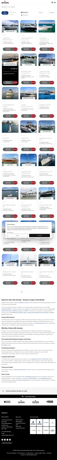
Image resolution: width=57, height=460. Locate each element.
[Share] (17, 25)
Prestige (20, 312)
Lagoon (25, 312)
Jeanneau (29, 312)
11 (32, 291)
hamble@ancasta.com (46, 378)
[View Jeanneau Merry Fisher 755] (28, 26)
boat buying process (41, 323)
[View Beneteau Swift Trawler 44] (28, 193)
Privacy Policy (21, 453)
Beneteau (15, 312)
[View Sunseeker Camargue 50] (47, 26)
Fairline (40, 312)
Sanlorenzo (45, 312)
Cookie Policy (29, 453)
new (16, 302)
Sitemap (49, 453)
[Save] (17, 22)
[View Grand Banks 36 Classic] (10, 93)
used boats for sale (23, 302)
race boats (20, 311)
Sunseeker (51, 312)
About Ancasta (19, 419)
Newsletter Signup (6, 443)
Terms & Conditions (12, 453)
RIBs (26, 311)
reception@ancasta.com (7, 435)
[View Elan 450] (10, 126)
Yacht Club (18, 426)
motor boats (8, 311)
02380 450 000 (32, 378)
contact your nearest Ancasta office (20, 380)
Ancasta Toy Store (20, 428)
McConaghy (35, 312)
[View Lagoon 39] (28, 126)
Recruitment (19, 421)
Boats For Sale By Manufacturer (29, 454)
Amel (2, 314)
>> (35, 291)
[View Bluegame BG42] (47, 93)
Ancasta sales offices (40, 453)
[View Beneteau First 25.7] (47, 160)
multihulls (14, 311)
